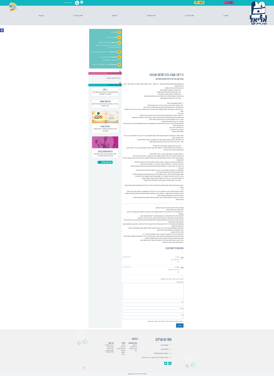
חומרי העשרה (106, 52)
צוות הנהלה (110, 347)
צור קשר (41, 15)
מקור (100, 52)
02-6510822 (68, 3)
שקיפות (123, 350)
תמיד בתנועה (78, 15)
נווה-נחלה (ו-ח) (107, 60)
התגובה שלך (180, 282)
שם (182, 302)
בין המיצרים (108, 42)
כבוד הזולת (118, 47)
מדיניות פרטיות (121, 349)
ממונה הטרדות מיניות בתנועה (109, 351)
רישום (123, 345)
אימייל (181, 308)
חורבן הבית (103, 45)
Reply (178, 261)
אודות (226, 15)
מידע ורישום (151, 15)
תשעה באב (111, 47)
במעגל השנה (117, 45)
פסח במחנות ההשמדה (105, 101)
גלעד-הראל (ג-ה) (104, 57)
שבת (94, 64)
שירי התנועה (133, 347)
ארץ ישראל (110, 37)
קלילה (98, 64)
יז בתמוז (98, 45)
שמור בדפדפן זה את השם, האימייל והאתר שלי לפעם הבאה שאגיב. (164, 321)
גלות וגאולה (110, 45)
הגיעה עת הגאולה (105, 126)
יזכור (136, 350)
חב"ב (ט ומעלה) (116, 60)
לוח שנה (114, 15)
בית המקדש (101, 42)
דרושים (123, 352)
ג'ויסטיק (105, 89)
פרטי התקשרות (109, 345)
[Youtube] (165, 363)
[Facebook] (169, 363)
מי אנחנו (134, 345)
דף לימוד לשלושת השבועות (113, 78)
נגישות (123, 354)
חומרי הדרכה (190, 15)
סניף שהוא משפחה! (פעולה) (105, 151)
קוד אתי (123, 347)
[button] (2, 30)
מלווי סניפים (110, 349)
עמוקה (102, 64)
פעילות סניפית (95, 52)
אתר (182, 315)
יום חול (107, 64)
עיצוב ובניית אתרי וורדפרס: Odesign (137, 374)
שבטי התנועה (133, 349)
